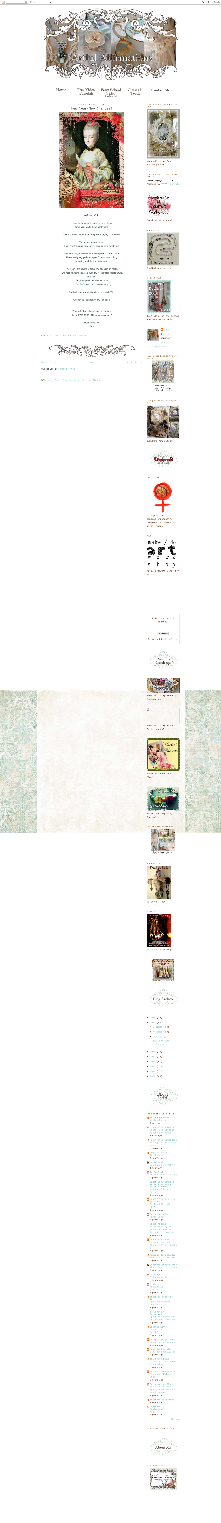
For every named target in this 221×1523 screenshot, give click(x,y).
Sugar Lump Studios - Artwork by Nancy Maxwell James (163, 1184)
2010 (153, 1071)
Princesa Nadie (159, 1214)
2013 (153, 1056)
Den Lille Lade (159, 1239)
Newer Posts (48, 362)
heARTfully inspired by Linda (162, 1200)
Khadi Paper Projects (163, 1267)
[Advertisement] (110, 1504)
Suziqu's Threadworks (163, 1265)
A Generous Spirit (161, 1277)
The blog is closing (162, 1155)
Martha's (80, 284)
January (158, 1037)
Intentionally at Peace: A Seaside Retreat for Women (161, 1229)
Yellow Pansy (158, 1120)
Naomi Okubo (157, 1217)
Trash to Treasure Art (161, 1298)
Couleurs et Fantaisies (157, 1407)
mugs (152, 1411)
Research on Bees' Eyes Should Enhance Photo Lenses (162, 1390)
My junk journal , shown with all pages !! (163, 1245)
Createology (157, 1327)
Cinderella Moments (162, 1127)
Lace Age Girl (158, 1274)
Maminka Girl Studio (162, 1255)
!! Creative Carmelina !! (158, 1313)
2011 (153, 1066)
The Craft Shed (159, 1359)
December (159, 1027)
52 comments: (81, 335)
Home (91, 362)
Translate (173, 184)
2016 (153, 1017)
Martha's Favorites (162, 1400)
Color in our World (162, 1384)
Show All (175, 1419)
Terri (167, 330)
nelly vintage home (162, 1339)
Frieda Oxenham (159, 1117)
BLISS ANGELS (158, 1224)
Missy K (154, 1284)
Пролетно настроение (162, 1342)
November (159, 1032)
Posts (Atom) (68, 369)
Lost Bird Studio (160, 1349)
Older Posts (134, 362)
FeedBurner (172, 639)
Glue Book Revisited (162, 1352)
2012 (153, 1061)
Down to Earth (158, 1152)
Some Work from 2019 (162, 1257)
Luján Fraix (157, 1162)
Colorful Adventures (162, 1371)
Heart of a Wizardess (163, 1140)
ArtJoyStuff (157, 1172)
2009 (153, 1076)
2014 (153, 1051)
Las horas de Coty (161, 1165)
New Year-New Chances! (91, 109)
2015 (153, 1022)
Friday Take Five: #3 (163, 1175)
